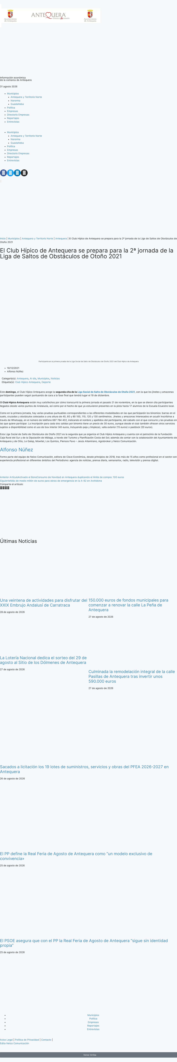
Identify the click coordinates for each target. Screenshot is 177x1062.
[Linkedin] (17, 172)
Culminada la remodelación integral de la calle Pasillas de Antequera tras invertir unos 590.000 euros (131, 676)
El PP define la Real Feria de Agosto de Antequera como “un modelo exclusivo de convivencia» (76, 856)
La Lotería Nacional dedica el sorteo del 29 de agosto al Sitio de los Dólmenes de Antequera (43, 660)
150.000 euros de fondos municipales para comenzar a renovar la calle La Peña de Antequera (128, 605)
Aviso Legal (6, 1039)
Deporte (46, 382)
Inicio (3, 238)
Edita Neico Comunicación (14, 1043)
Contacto (46, 1039)
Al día (33, 378)
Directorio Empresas (18, 114)
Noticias (55, 378)
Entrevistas (13, 121)
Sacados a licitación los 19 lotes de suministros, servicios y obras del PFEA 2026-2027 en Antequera (84, 769)
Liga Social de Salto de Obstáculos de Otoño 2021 (106, 392)
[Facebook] (3, 172)
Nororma (15, 100)
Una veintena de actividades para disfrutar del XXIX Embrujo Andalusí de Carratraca (43, 602)
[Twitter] (10, 172)
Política (11, 107)
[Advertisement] (83, 514)
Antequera (61, 238)
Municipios (13, 93)
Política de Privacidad (27, 1039)
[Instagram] (24, 172)
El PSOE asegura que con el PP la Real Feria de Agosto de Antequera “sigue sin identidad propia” (84, 943)
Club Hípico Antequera (27, 382)
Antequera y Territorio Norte (26, 97)
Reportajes (13, 118)
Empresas (12, 111)
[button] (88, 129)
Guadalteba (17, 104)
